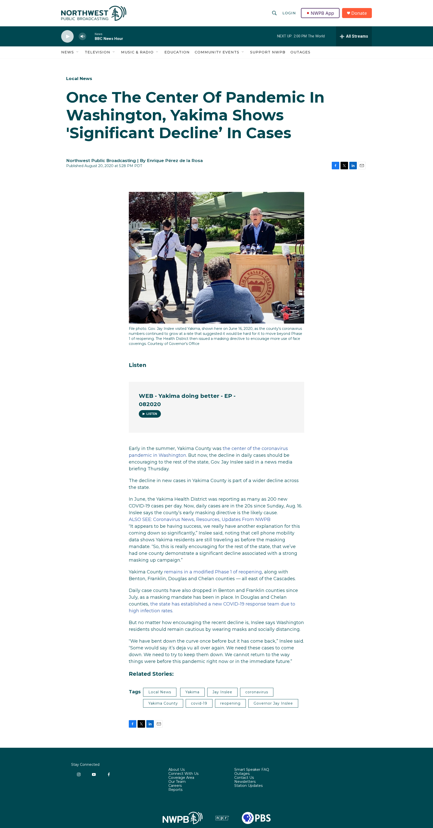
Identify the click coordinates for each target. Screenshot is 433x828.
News (67, 52)
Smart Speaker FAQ (251, 770)
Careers (175, 786)
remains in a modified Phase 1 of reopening (213, 572)
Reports (175, 790)
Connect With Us (183, 774)
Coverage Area (181, 778)
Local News (79, 78)
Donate (359, 13)
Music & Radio (137, 52)
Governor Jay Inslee (273, 703)
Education (177, 52)
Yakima (192, 692)
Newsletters (245, 782)
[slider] (90, 36)
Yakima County (163, 703)
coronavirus (256, 692)
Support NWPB (267, 52)
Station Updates (248, 786)
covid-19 (199, 703)
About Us (176, 770)
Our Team (177, 782)
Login (289, 13)
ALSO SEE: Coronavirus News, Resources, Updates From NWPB (199, 519)
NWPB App (322, 13)
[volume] (82, 36)
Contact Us (244, 778)
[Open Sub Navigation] (78, 52)
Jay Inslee (222, 692)
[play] (67, 36)
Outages (300, 52)
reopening (230, 703)
